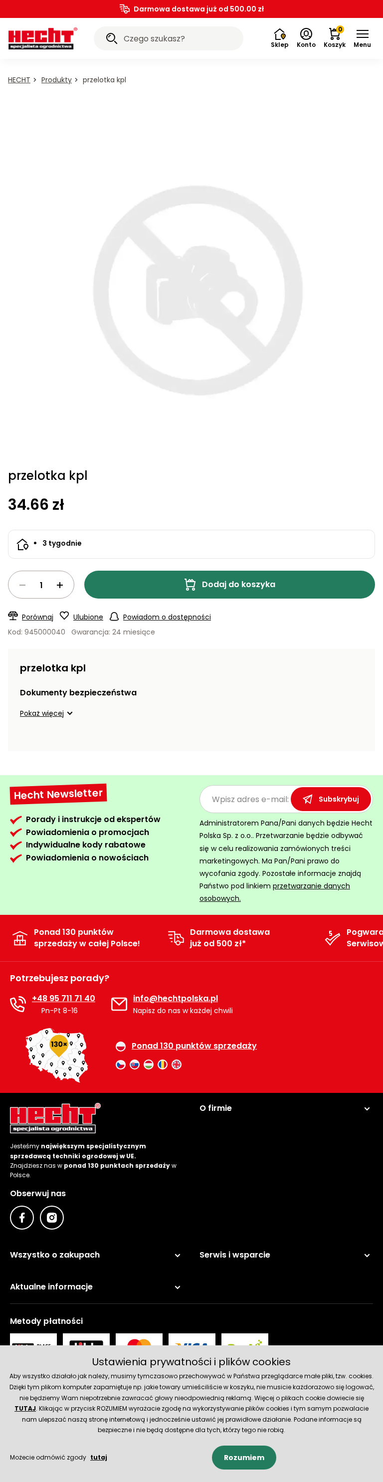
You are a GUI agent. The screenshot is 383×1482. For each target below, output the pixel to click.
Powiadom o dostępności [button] (167, 617)
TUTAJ (25, 1408)
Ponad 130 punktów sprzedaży (194, 1046)
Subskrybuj (339, 799)
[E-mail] (119, 1004)
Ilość (41, 584)
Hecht (19, 80)
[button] (362, 38)
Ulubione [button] (88, 617)
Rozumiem (244, 1458)
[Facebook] (22, 1218)
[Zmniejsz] (22, 585)
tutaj (98, 1457)
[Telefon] (18, 1004)
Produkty (56, 80)
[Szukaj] (112, 39)
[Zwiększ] (60, 585)
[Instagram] (52, 1218)
